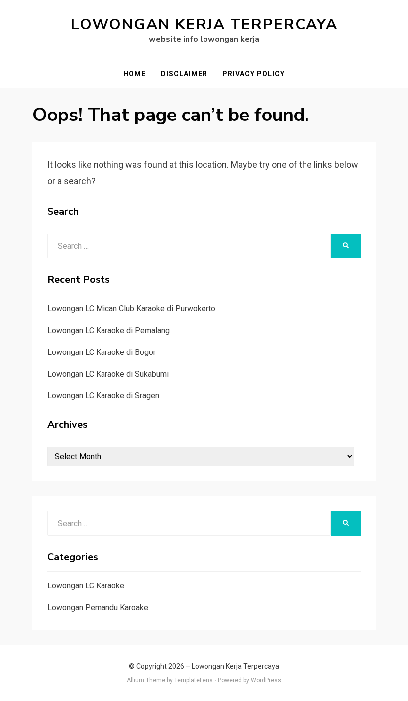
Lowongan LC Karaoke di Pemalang (108, 330)
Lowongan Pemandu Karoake (97, 607)
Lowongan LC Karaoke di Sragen (103, 395)
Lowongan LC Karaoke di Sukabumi (108, 374)
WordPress (266, 680)
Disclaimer (184, 74)
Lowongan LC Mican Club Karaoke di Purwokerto (131, 308)
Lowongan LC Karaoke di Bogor (101, 352)
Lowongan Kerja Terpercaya (204, 24)
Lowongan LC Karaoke (85, 585)
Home (134, 74)
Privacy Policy (253, 74)
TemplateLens (193, 680)
